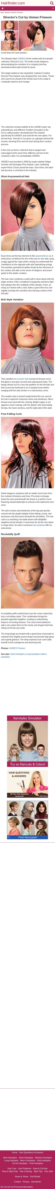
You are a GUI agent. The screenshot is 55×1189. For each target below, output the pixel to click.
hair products (39, 525)
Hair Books (35, 1176)
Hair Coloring (26, 1171)
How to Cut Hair (40, 1168)
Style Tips (38, 1171)
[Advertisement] (27, 104)
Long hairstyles (33, 654)
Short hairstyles (17, 654)
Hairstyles (7, 12)
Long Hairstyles (11, 1160)
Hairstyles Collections (17, 12)
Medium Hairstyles (43, 1158)
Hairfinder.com (13, 3)
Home (2, 12)
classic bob (23, 379)
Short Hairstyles (26, 1158)
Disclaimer (36, 1182)
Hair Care (12, 1168)
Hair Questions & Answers (31, 1152)
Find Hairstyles (36, 1163)
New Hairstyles (10, 1158)
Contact (17, 1182)
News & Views (21, 1176)
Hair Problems (24, 1168)
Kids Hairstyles (44, 1160)
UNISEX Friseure (17, 648)
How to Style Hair (10, 1171)
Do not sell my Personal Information (17, 1187)
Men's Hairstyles (27, 1160)
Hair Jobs (48, 1171)
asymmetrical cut (43, 256)
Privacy (26, 1182)
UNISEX (21, 58)
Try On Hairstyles (20, 1163)
